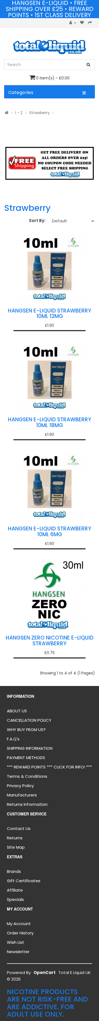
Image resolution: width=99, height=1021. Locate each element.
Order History (20, 933)
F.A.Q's (13, 739)
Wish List (15, 942)
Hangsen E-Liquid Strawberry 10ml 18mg (49, 422)
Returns (15, 838)
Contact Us (19, 828)
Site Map (16, 847)
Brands (14, 871)
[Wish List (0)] (82, 23)
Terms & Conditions (27, 776)
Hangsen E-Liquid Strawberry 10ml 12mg (49, 313)
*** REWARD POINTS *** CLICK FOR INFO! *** (49, 767)
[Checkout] (90, 23)
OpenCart (45, 972)
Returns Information (27, 804)
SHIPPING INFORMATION (30, 748)
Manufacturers (22, 795)
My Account (19, 923)
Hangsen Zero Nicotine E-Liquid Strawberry (50, 640)
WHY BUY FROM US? (26, 729)
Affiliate (15, 890)
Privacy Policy (20, 785)
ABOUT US (17, 711)
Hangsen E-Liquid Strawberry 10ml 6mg (49, 531)
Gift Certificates (23, 881)
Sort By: (37, 220)
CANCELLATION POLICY (29, 720)
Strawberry (39, 112)
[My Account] (72, 23)
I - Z (19, 112)
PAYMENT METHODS (26, 757)
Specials (15, 899)
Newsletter (18, 951)
